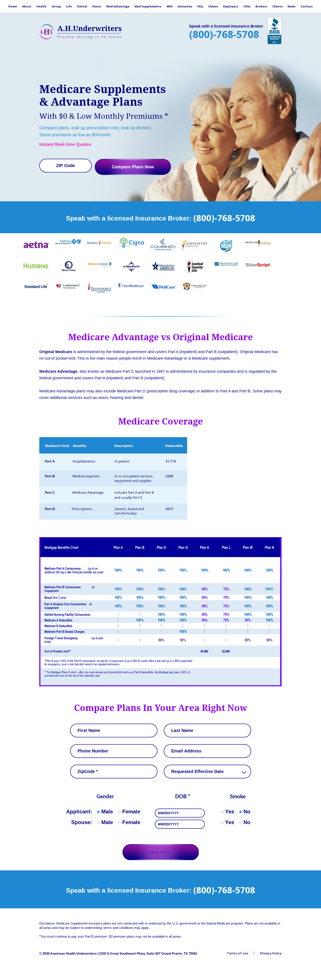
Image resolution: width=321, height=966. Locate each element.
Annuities (185, 6)
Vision (96, 6)
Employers (230, 6)
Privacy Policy (271, 953)
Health (41, 6)
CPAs (246, 6)
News (291, 6)
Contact (307, 6)
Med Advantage (117, 6)
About (26, 6)
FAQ (200, 6)
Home (12, 6)
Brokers (261, 6)
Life (69, 6)
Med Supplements (148, 6)
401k (169, 6)
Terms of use (237, 953)
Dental (82, 6)
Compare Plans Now (133, 166)
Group (56, 6)
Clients (277, 6)
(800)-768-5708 (224, 34)
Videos (213, 6)
